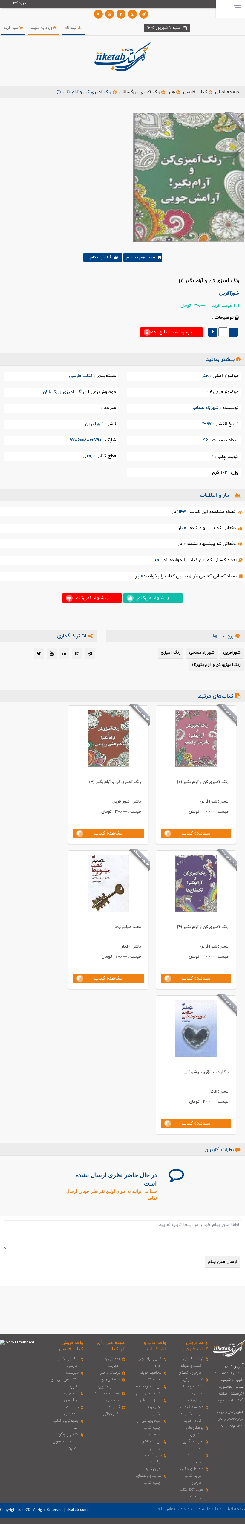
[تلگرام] (143, 14)
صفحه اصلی (227, 92)
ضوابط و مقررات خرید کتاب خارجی (190, 1475)
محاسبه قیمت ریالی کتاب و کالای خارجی (191, 1414)
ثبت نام (71, 27)
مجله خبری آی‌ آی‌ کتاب (111, 1346)
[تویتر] (98, 14)
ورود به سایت (42, 27)
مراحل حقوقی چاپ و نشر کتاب (151, 1407)
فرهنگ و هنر (110, 1372)
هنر (171, 92)
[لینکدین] (121, 14)
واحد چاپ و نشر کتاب (155, 1346)
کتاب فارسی (195, 92)
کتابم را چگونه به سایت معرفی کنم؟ (65, 1441)
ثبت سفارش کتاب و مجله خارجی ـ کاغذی (191, 1365)
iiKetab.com (77, 1510)
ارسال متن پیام (222, 1262)
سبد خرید (11, 27)
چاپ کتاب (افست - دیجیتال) (153, 1462)
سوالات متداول (191, 1509)
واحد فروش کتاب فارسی (71, 1346)
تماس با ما (166, 1509)
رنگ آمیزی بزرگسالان (139, 92)
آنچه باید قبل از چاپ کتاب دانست (149, 1427)
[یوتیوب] (109, 14)
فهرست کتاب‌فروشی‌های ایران (64, 1379)
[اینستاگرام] (132, 14)
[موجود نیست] (186, 177)
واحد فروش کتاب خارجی (195, 1346)
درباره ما (214, 1509)
